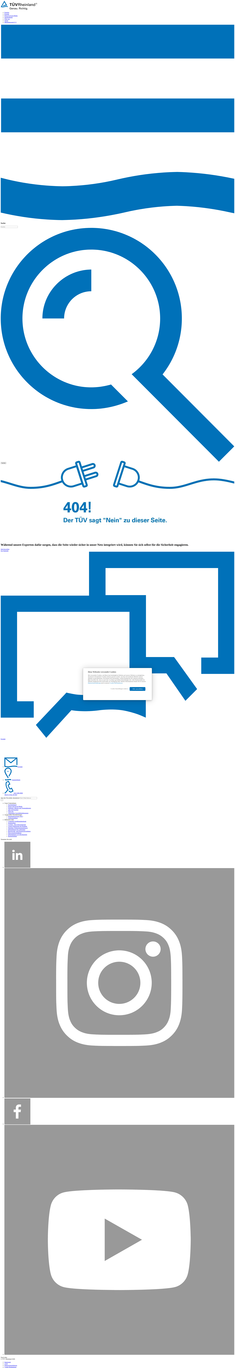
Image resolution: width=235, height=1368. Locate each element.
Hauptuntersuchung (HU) (15, 816)
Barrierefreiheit (12, 836)
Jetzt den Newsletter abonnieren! (10, 798)
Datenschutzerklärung (94, 683)
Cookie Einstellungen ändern (119, 688)
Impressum (7, 1362)
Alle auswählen (137, 689)
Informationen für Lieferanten (16, 829)
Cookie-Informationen (116, 683)
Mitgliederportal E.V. (10, 22)
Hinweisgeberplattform (14, 833)
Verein (6, 20)
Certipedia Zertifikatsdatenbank (17, 821)
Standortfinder (8, 17)
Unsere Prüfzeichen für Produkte (17, 826)
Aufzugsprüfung (13, 818)
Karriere (6, 12)
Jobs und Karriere (13, 810)
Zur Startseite (4, 551)
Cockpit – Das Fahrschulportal (17, 824)
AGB (6, 1364)
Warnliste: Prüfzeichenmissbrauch (18, 828)
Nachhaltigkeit (12, 805)
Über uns (7, 19)
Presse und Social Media (15, 806)
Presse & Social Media (11, 16)
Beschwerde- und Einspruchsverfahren (19, 831)
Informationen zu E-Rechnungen (17, 834)
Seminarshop (12, 823)
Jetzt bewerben (5, 549)
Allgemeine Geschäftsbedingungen (18, 813)
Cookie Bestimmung (10, 1367)
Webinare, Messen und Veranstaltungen (19, 808)
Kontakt (6, 14)
